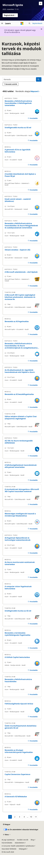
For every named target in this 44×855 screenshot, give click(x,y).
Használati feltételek (9, 849)
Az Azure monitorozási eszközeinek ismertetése (20, 563)
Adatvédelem (19, 843)
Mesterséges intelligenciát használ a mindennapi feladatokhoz (20, 515)
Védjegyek (22, 849)
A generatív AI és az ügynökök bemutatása (17, 151)
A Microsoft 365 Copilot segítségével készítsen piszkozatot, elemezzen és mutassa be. (20, 297)
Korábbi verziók (22, 840)
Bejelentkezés (37, 23)
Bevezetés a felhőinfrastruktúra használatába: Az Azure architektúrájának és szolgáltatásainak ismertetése (22, 345)
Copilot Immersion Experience (17, 774)
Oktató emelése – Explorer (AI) (17, 250)
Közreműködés (7, 843)
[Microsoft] (22, 23)
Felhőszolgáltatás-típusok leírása (19, 704)
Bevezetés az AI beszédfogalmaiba (19, 394)
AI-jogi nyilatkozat (8, 840)
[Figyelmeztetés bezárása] (40, 3)
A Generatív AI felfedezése (16, 796)
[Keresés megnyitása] (29, 23)
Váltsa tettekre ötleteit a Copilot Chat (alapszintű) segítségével (21, 417)
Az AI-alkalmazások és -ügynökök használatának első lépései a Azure (20, 371)
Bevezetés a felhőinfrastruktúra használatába (18, 680)
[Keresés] (38, 79)
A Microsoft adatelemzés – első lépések (21, 272)
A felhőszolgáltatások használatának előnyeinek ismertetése (21, 466)
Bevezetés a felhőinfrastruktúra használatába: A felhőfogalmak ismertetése (18, 103)
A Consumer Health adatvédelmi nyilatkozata (18, 846)
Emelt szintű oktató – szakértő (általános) (18, 200)
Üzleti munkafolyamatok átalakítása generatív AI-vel (20, 727)
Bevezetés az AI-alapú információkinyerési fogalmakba (19, 751)
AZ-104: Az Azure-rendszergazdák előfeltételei (19, 442)
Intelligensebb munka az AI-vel (18, 127)
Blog (32, 840)
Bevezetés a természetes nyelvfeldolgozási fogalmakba (17, 634)
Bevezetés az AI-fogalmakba (17, 321)
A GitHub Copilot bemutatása (17, 657)
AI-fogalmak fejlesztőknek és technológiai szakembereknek (17, 539)
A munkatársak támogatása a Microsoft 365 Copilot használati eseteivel (22, 490)
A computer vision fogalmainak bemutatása (18, 587)
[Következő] (36, 817)
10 (31, 817)
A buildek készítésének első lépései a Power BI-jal (20, 175)
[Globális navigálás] (2, 23)
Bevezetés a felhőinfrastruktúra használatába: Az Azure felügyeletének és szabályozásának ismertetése (21, 225)
